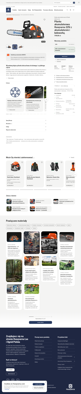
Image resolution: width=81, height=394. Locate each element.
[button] (14, 10)
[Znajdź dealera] (70, 10)
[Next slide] (75, 174)
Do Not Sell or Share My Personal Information (39, 388)
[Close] (45, 382)
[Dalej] (46, 99)
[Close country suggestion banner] (79, 2)
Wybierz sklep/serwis (71, 6)
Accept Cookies (38, 384)
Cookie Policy (7, 389)
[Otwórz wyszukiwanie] (67, 10)
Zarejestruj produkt (62, 6)
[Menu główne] (8, 10)
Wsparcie (55, 6)
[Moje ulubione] (73, 10)
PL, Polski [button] (13, 6)
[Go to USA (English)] (74, 3)
